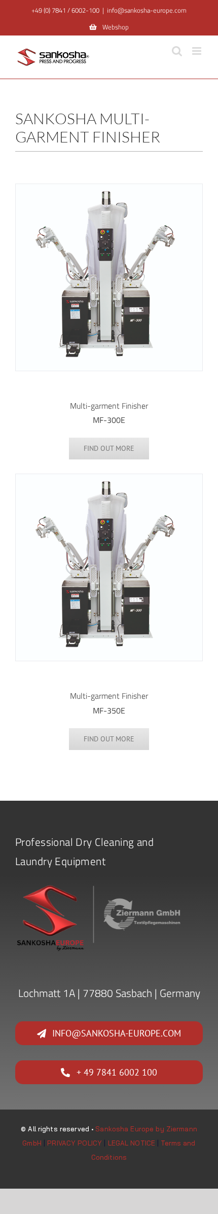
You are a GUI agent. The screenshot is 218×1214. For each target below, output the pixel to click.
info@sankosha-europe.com (147, 10)
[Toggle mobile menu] (197, 51)
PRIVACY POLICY (74, 1143)
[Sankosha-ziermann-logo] (100, 885)
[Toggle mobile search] (177, 51)
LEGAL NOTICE (132, 1143)
